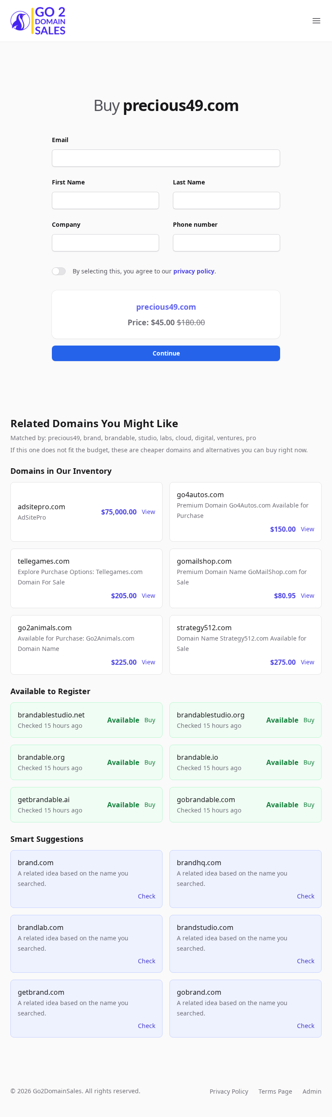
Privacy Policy (229, 1091)
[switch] (59, 271)
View (148, 512)
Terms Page (275, 1091)
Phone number (195, 224)
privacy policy (193, 271)
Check (146, 896)
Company (66, 224)
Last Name (189, 182)
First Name (68, 182)
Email (60, 140)
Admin (312, 1091)
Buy (149, 720)
